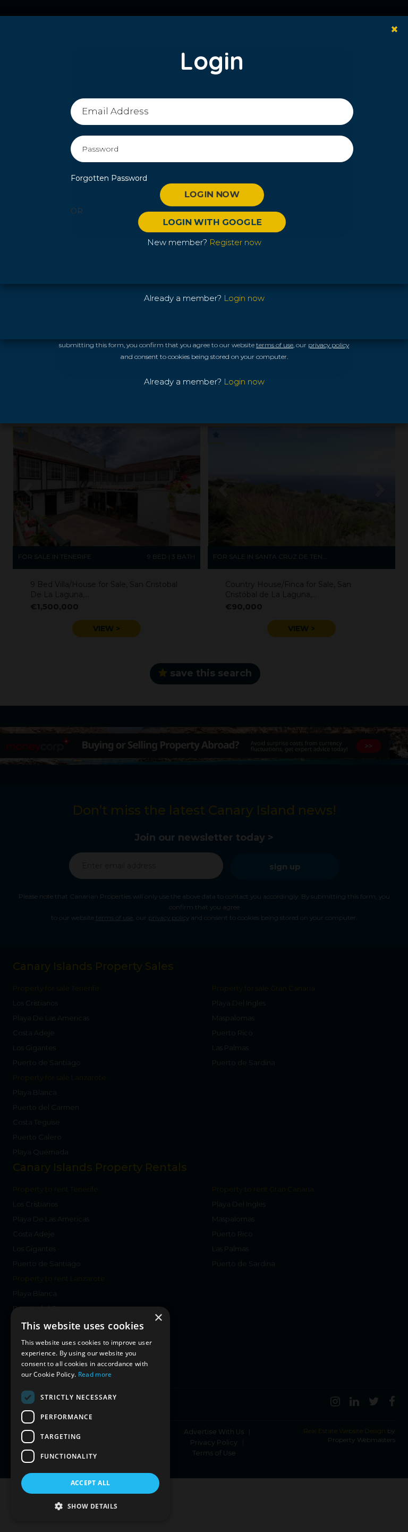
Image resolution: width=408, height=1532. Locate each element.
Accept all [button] (90, 1482)
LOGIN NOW (212, 194)
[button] (90, 1506)
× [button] (158, 1318)
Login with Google (212, 222)
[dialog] (90, 1414)
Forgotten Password (109, 178)
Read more (95, 1374)
